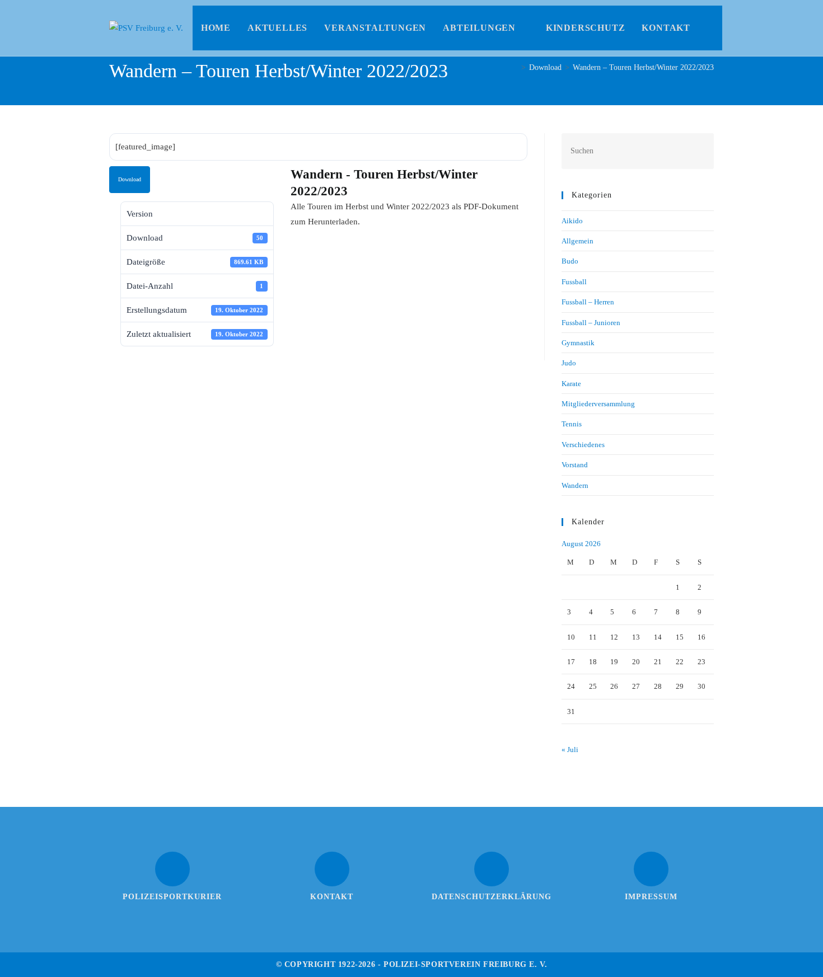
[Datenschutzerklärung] (491, 869)
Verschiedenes (583, 444)
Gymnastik (578, 343)
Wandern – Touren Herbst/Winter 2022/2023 (643, 67)
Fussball (574, 282)
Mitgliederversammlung (598, 404)
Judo (569, 363)
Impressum (651, 897)
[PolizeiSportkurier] (172, 869)
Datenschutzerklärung (491, 897)
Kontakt (331, 897)
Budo (570, 261)
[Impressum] (651, 869)
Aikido (572, 221)
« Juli (570, 749)
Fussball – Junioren (591, 322)
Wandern (575, 485)
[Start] (515, 67)
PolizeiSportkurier (172, 897)
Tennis (572, 424)
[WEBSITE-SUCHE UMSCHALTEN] (710, 28)
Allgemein (577, 241)
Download (129, 179)
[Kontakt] (332, 869)
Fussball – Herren (588, 302)
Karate (571, 383)
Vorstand (575, 465)
